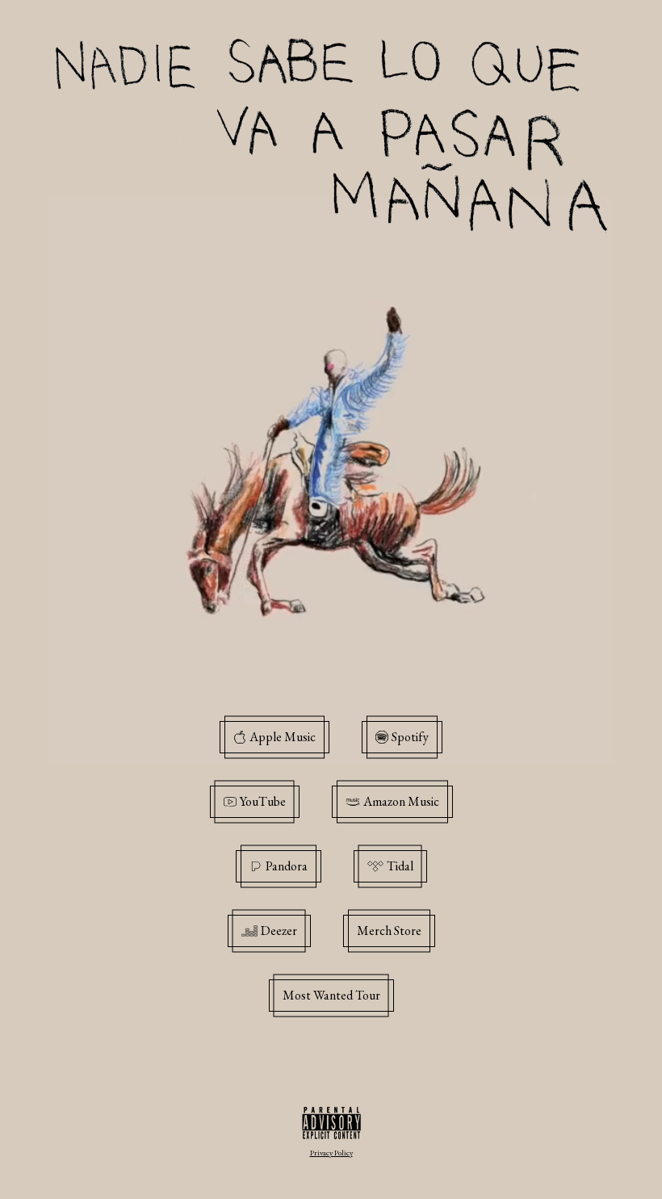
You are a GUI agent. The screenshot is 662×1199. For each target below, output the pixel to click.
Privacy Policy (331, 1152)
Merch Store (389, 930)
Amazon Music (401, 801)
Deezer (279, 930)
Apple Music (282, 736)
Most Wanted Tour (331, 995)
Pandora (287, 865)
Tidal (400, 865)
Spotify (410, 736)
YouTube (263, 801)
